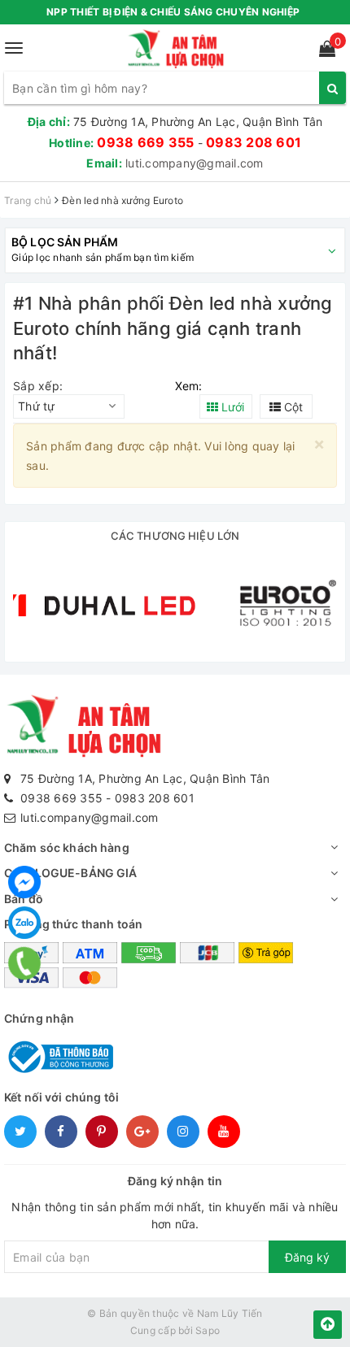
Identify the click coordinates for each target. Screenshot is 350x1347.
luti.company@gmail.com (194, 163)
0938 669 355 (145, 142)
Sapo (207, 1330)
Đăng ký (307, 1257)
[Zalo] (24, 922)
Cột (292, 407)
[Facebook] (24, 882)
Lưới (231, 407)
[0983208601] (24, 963)
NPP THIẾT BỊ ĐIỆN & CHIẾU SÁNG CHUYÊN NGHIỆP (173, 12)
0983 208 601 (253, 142)
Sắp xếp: (38, 386)
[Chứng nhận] (58, 1055)
